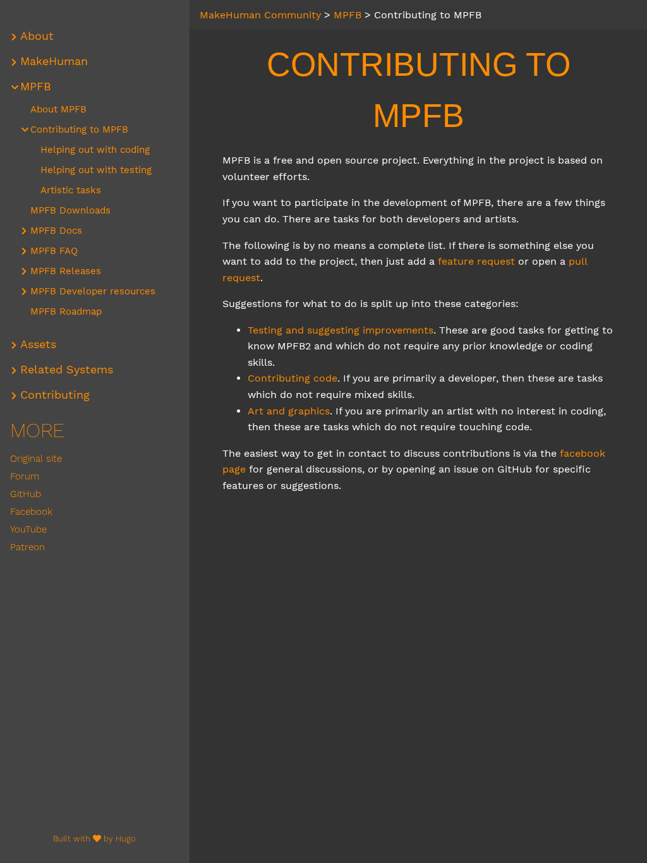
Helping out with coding (95, 149)
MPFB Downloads (70, 210)
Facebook (31, 511)
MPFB (35, 86)
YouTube (28, 529)
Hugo (126, 838)
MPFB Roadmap (66, 311)
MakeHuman (54, 61)
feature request (476, 261)
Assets (38, 344)
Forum (24, 476)
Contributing (55, 395)
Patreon (27, 547)
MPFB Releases (65, 271)
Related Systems (66, 369)
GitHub (25, 494)
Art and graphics (289, 411)
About (37, 36)
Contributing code (292, 378)
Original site (36, 458)
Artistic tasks (70, 190)
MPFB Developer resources (92, 291)
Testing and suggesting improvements (340, 330)
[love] (97, 838)
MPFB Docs (56, 230)
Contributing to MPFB (79, 129)
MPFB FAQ (54, 250)
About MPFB (58, 109)
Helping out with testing (96, 170)
